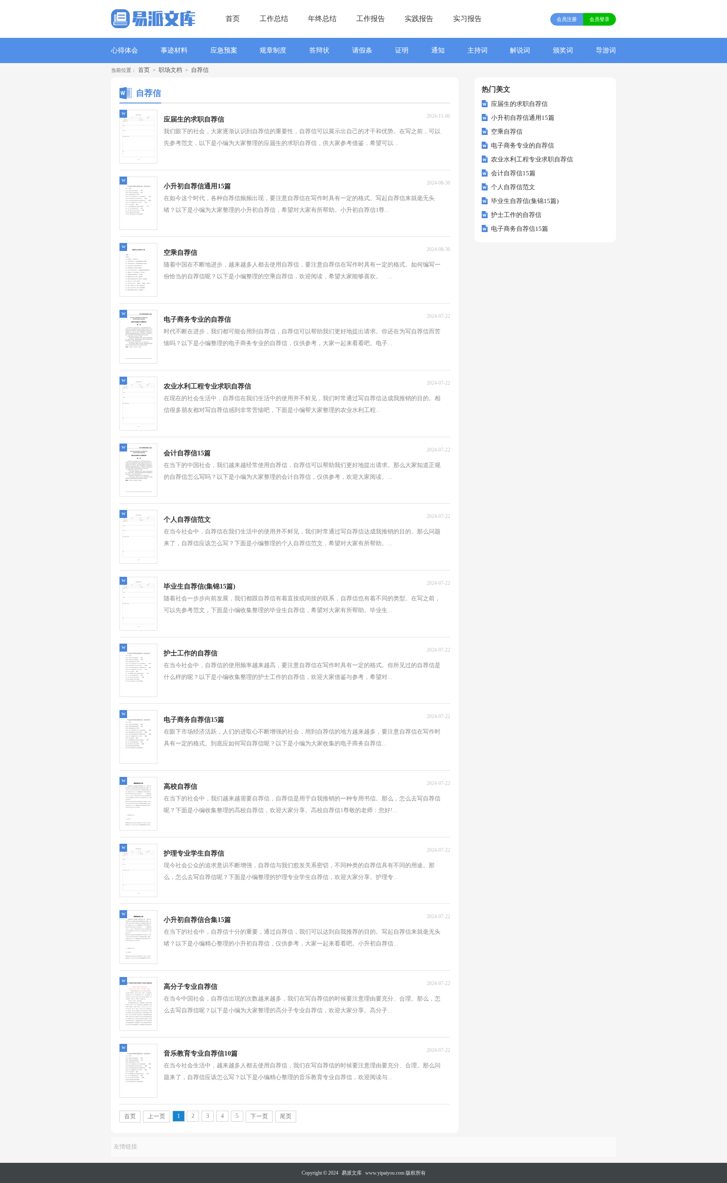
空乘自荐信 (507, 131)
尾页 (286, 1116)
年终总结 (322, 19)
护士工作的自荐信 (516, 214)
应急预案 (223, 50)
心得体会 (124, 50)
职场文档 (170, 70)
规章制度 (273, 50)
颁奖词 (563, 50)
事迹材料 (174, 50)
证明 (402, 50)
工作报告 (370, 19)
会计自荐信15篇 (513, 173)
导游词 (606, 50)
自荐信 (200, 70)
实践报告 (419, 19)
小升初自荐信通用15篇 (523, 117)
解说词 (520, 50)
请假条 (362, 50)
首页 (233, 19)
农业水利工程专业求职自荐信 (532, 159)
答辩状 (319, 50)
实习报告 (467, 19)
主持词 (477, 50)
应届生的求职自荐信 (519, 103)
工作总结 (274, 19)
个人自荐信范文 (513, 187)
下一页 (259, 1116)
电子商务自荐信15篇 (519, 228)
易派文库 (352, 1173)
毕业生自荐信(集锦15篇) (525, 201)
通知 (438, 50)
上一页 (156, 1116)
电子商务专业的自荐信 (522, 145)
